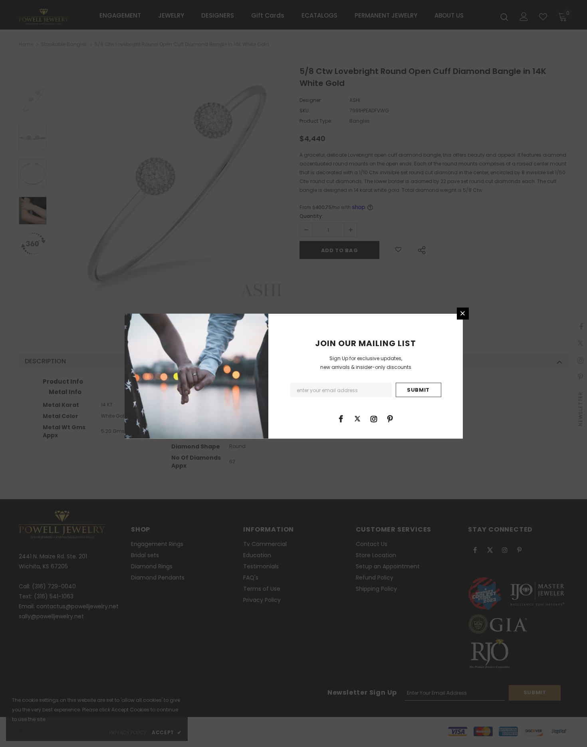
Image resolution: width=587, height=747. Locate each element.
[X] (357, 418)
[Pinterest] (390, 418)
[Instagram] (374, 418)
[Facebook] (341, 418)
